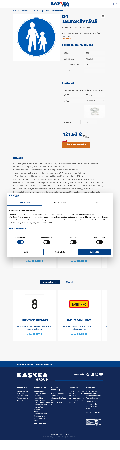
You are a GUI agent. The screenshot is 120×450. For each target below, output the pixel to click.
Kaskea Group (91, 391)
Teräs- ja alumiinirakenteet (58, 397)
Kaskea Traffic (91, 393)
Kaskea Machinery (93, 396)
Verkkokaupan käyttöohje (92, 407)
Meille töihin (22, 400)
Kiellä (25, 252)
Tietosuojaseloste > (17, 228)
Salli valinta (60, 252)
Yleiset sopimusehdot (40, 421)
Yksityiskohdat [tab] (60, 202)
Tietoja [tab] (95, 202)
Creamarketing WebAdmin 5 (65, 437)
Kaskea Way (39, 407)
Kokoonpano (56, 405)
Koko (66, 53)
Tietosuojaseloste (93, 412)
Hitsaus (54, 400)
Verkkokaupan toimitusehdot (92, 403)
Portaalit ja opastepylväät (39, 399)
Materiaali (69, 59)
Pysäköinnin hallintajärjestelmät (76, 397)
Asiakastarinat (22, 396)
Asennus (37, 409)
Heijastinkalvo (71, 65)
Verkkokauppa (40, 391)
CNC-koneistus (57, 393)
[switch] (46, 242)
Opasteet (38, 396)
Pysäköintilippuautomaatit (79, 393)
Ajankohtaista (22, 398)
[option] (36, 37)
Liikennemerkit (40, 393)
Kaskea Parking (92, 398)
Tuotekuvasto (39, 416)
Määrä (67, 71)
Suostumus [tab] (25, 202)
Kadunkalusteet (40, 405)
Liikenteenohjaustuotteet (44, 402)
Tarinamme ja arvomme (22, 392)
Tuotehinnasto (40, 418)
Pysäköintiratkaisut (76, 391)
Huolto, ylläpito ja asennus (76, 401)
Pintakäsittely (56, 402)
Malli (66, 101)
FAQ (36, 411)
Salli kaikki (94, 252)
